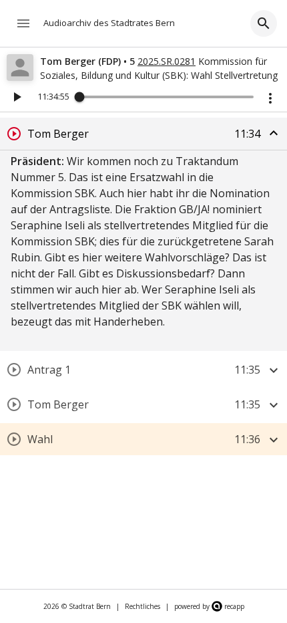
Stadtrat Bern (90, 606)
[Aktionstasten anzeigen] (270, 98)
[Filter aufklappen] (263, 23)
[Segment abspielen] (14, 134)
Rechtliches (142, 606)
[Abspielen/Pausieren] (16, 97)
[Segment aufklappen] (273, 370)
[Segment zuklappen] (273, 133)
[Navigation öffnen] (23, 23)
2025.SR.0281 (166, 61)
